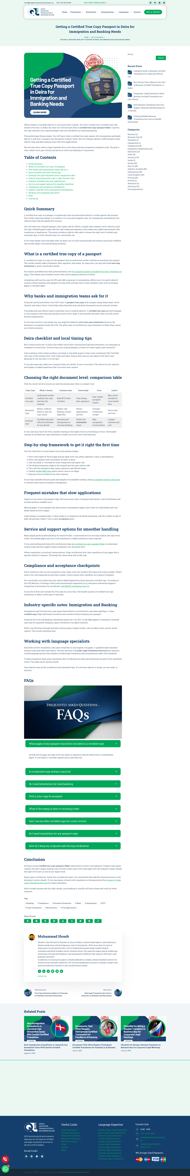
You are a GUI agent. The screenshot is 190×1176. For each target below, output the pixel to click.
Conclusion (33, 198)
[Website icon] (48, 971)
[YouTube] (164, 3)
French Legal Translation (109, 1138)
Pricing (131, 178)
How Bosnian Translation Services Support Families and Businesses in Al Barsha (146, 108)
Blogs (63, 1150)
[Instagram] (159, 3)
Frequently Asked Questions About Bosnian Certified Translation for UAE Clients (146, 96)
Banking (29, 903)
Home (64, 12)
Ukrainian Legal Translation (110, 1159)
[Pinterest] (45, 921)
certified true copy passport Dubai (90, 544)
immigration (91, 903)
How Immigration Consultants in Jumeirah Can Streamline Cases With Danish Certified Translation (46, 1047)
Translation (75, 12)
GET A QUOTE (153, 12)
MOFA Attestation (69, 1141)
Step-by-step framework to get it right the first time (51, 178)
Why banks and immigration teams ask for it (48, 169)
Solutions (132, 186)
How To (131, 166)
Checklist (132, 140)
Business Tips (134, 137)
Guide (130, 160)
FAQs (30, 195)
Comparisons (133, 146)
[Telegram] (71, 921)
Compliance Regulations (138, 149)
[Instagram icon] (57, 971)
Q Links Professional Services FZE (74, 1172)
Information (133, 172)
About (64, 1144)
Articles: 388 (42, 976)
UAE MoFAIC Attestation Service (74, 586)
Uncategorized (134, 189)
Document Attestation (61, 903)
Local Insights (134, 175)
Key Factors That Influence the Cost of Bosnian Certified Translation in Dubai (146, 85)
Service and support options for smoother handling (50, 184)
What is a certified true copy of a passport (46, 166)
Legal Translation (33, 908)
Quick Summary (35, 164)
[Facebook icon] (39, 971)
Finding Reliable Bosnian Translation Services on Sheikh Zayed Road (144, 119)
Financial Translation (70, 1135)
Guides (131, 163)
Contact (137, 12)
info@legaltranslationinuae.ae (39, 3)
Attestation (91, 12)
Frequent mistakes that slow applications (46, 181)
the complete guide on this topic (106, 479)
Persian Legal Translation (109, 1147)
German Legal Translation (109, 1141)
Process (131, 180)
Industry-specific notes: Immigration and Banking (50, 190)
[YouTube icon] (61, 971)
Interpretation (107, 12)
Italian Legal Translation (109, 1144)
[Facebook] (155, 3)
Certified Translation (70, 1133)
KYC (102, 903)
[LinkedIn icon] (44, 971)
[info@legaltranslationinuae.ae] (137, 1139)
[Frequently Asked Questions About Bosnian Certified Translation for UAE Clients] (130, 95)
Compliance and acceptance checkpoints (46, 187)
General (131, 157)
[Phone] (5, 1159)
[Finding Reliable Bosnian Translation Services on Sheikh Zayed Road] (130, 117)
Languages (124, 12)
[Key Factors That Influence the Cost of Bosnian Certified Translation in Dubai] (130, 83)
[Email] (89, 921)
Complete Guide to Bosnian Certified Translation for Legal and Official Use (146, 74)
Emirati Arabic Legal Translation (112, 1130)
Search (130, 54)
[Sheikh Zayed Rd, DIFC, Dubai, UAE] (137, 1145)
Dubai (78, 903)
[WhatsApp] (80, 921)
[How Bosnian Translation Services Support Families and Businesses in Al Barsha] (130, 106)
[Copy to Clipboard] (98, 921)
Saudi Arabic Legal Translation (111, 1133)
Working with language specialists (43, 193)
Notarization (51, 908)
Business (131, 134)
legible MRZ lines (43, 471)
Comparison (133, 143)
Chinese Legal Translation (109, 1135)
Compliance (43, 903)
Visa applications (68, 908)
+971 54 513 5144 (63, 3)
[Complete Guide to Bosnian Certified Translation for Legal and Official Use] (130, 72)
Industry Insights (135, 169)
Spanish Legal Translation (109, 1153)
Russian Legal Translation (109, 1150)
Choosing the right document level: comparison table (51, 175)
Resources (132, 183)
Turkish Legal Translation (109, 1156)
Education (132, 151)
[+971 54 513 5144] (137, 1133)
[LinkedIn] (150, 3)
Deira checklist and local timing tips (44, 172)
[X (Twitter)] (36, 921)
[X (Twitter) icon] (52, 971)
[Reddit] (62, 921)
